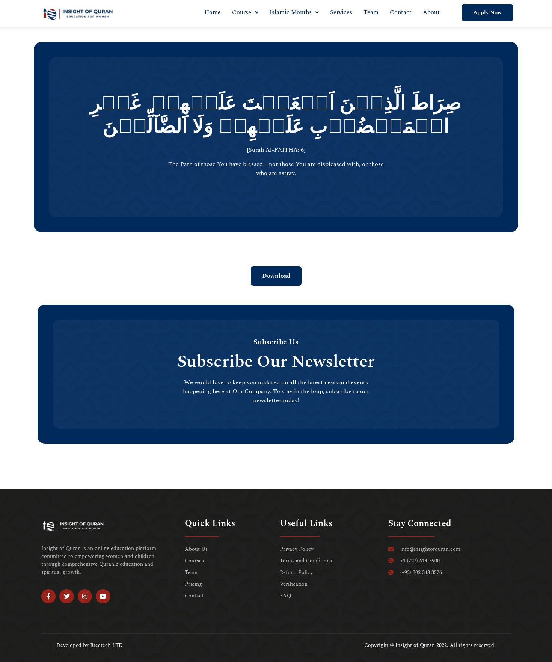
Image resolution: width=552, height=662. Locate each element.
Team (371, 12)
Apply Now (487, 12)
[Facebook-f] (48, 596)
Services (341, 12)
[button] (245, 12)
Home (212, 12)
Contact (401, 12)
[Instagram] (85, 596)
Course (241, 12)
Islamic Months (291, 12)
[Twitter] (66, 596)
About (431, 12)
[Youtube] (103, 596)
